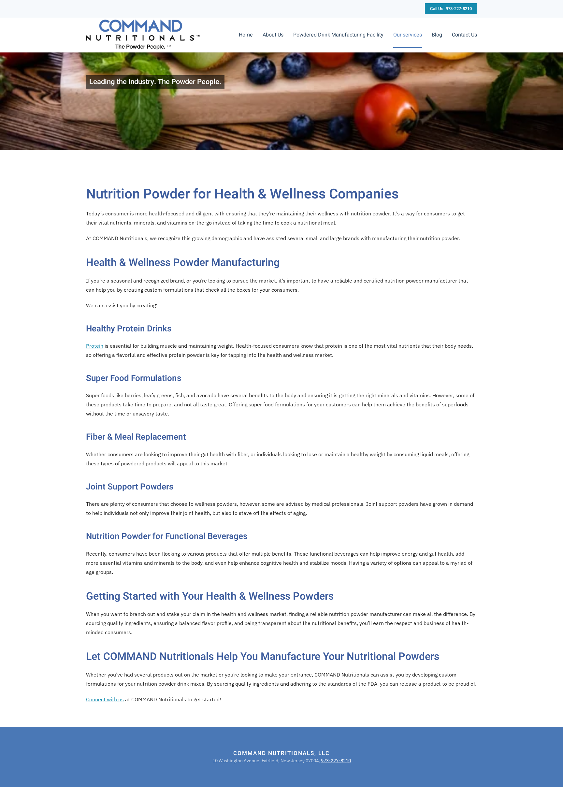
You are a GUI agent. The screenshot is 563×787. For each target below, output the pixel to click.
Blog (437, 35)
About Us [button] (273, 35)
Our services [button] (407, 35)
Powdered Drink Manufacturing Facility (338, 35)
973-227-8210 (336, 761)
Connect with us (105, 699)
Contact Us (464, 35)
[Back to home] (143, 35)
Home (246, 35)
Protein (94, 345)
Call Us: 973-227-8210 (451, 9)
